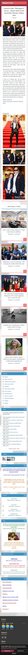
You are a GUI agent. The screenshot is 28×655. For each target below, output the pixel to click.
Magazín (15, 17)
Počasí (23, 623)
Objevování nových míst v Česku (10, 429)
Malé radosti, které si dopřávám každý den (12, 444)
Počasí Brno (14, 504)
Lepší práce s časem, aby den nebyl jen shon (12, 441)
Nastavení (14, 653)
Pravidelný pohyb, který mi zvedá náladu (11, 426)
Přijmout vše (7, 650)
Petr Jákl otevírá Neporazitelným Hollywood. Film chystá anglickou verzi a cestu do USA (14, 295)
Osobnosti (6, 386)
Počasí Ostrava (14, 509)
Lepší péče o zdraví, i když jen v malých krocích (13, 420)
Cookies (6, 403)
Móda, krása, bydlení (8, 384)
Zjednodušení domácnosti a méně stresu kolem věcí (14, 438)
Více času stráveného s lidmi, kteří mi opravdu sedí (14, 417)
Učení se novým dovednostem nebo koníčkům (12, 435)
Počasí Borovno (14, 513)
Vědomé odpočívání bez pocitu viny (10, 432)
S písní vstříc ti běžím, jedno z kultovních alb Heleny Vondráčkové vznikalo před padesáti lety (14, 359)
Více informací (14, 648)
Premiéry (6, 400)
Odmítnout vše (21, 650)
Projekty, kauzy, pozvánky (9, 381)
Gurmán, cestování (8, 396)
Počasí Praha (14, 498)
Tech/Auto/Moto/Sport (9, 398)
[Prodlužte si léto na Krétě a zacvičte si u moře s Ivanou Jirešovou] (4, 458)
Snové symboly (7, 391)
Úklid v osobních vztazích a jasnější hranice (12, 423)
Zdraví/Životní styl (8, 393)
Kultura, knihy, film (8, 379)
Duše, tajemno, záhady (9, 388)
